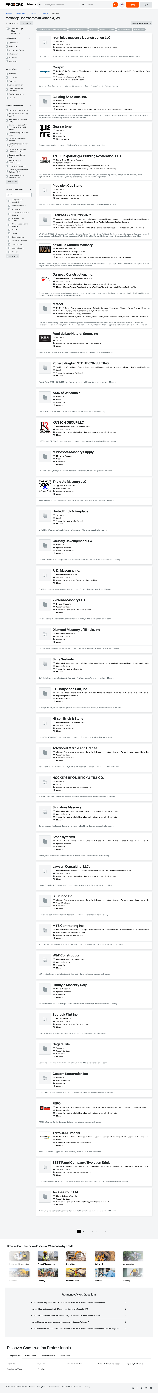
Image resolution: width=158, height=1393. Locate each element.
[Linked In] (133, 1388)
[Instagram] (146, 1388)
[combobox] (99, 5)
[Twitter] (142, 1388)
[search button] (115, 4)
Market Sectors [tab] (30, 1356)
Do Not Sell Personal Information (72, 1387)
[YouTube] (151, 1388)
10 (105, 1231)
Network (31, 4)
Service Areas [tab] (65, 1356)
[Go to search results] (29, 194)
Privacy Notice (41, 1387)
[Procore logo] (14, 4)
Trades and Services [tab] (48, 1356)
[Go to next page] (110, 1231)
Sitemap (87, 1387)
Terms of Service (54, 1387)
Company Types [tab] (14, 1356)
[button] (6, 42)
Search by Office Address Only (15, 31)
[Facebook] (137, 1388)
